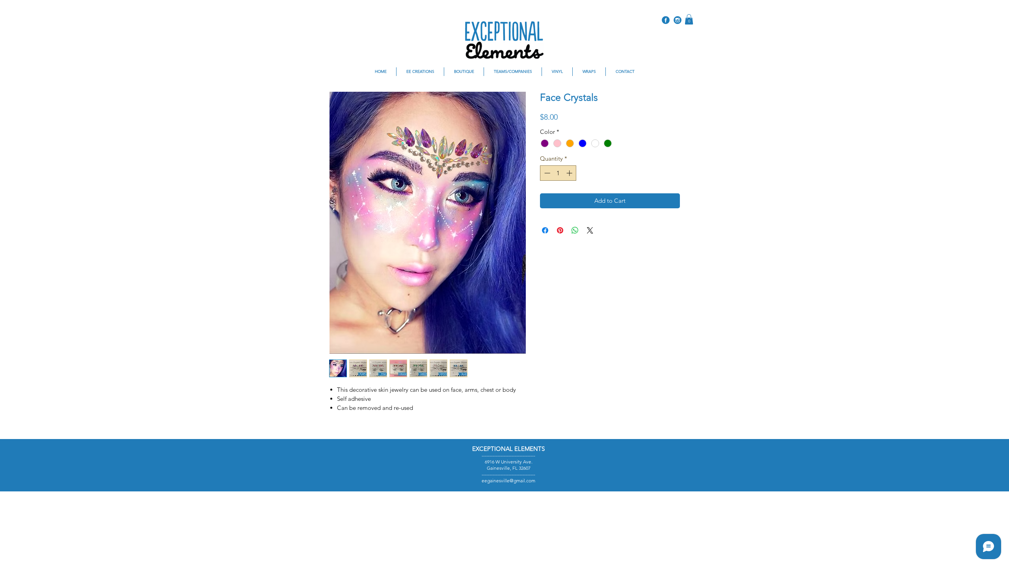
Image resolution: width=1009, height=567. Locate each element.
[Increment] (570, 173)
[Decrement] (546, 173)
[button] (689, 19)
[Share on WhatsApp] (575, 230)
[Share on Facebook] (545, 230)
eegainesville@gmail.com (508, 481)
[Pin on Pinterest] (560, 230)
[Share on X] (590, 230)
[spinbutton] (558, 173)
